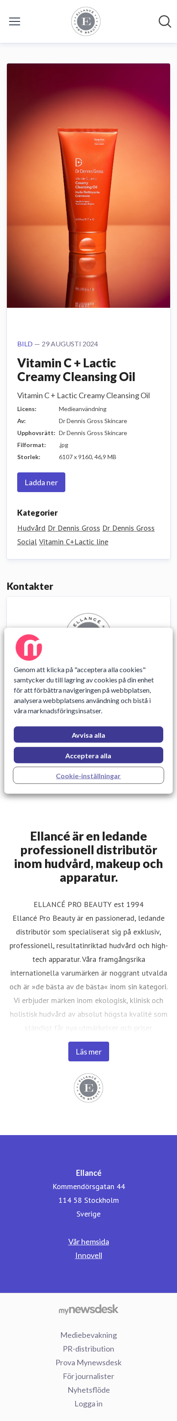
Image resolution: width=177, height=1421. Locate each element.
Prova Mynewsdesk (88, 1362)
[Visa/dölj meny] (14, 21)
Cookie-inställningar (88, 775)
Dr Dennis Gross (74, 528)
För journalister (88, 1376)
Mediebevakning (88, 1335)
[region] (88, 710)
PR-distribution (88, 1348)
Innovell (88, 1255)
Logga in (88, 1403)
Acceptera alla (88, 755)
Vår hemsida (88, 1241)
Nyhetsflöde (88, 1389)
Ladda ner (41, 482)
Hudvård (31, 528)
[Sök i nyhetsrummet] (165, 21)
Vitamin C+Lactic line (73, 542)
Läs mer (89, 1051)
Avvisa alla (88, 734)
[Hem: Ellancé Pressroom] (86, 21)
